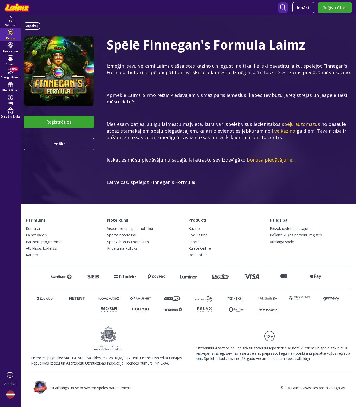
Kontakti (33, 228)
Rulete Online (199, 248)
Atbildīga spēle (282, 241)
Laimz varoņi (37, 234)
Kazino (194, 228)
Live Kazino (198, 234)
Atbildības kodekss (41, 248)
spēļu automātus (301, 124)
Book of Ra (198, 254)
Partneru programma (44, 241)
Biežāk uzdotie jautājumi (290, 228)
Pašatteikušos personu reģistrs (296, 234)
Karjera (32, 254)
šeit (199, 358)
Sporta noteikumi (121, 234)
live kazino (283, 131)
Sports (193, 241)
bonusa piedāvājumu (270, 160)
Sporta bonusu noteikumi (128, 241)
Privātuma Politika (122, 248)
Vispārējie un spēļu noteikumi (131, 228)
